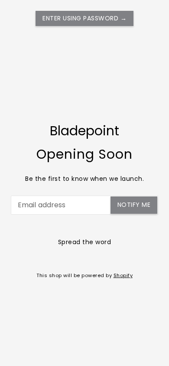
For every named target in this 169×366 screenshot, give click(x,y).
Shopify (123, 275)
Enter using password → (84, 18)
